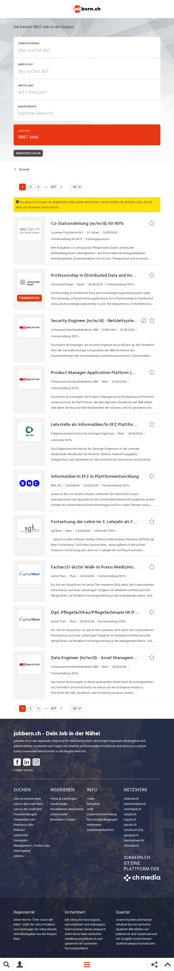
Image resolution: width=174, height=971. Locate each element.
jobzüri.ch (130, 824)
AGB (90, 809)
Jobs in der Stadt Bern (28, 803)
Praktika (19, 830)
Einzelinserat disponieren (67, 809)
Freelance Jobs (24, 824)
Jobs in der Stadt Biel (28, 809)
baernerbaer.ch (134, 840)
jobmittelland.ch (135, 803)
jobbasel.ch (131, 798)
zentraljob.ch (132, 809)
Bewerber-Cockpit (63, 819)
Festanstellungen (25, 814)
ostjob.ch (130, 814)
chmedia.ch (131, 845)
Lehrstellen (21, 835)
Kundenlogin (58, 803)
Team (90, 798)
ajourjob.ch (131, 835)
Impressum (94, 824)
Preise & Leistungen (63, 798)
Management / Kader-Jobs (32, 845)
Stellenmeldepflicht (100, 830)
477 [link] (53, 186)
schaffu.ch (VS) (133, 830)
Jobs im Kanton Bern (27, 798)
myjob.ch (130, 819)
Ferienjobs (21, 840)
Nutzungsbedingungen (102, 819)
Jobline (18, 856)
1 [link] (22, 186)
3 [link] (38, 186)
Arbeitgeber (22, 850)
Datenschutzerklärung (102, 814)
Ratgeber (93, 803)
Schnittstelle (59, 814)
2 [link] (30, 186)
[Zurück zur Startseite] (142, 880)
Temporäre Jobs (24, 819)
